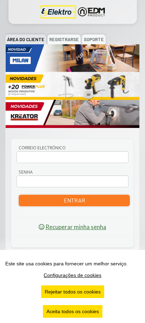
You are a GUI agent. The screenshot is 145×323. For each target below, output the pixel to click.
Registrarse (64, 39)
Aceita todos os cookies (72, 311)
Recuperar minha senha (75, 227)
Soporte (94, 39)
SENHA (26, 172)
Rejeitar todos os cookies (73, 292)
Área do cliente (25, 39)
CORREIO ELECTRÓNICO (42, 148)
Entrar (74, 200)
